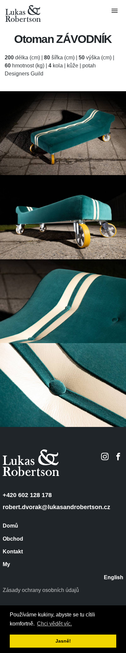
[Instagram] (105, 456)
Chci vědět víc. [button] (54, 624)
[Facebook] (118, 456)
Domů (10, 526)
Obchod (13, 539)
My (6, 564)
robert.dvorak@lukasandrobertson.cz (56, 507)
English (113, 577)
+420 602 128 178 (27, 495)
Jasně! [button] (63, 641)
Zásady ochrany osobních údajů (41, 590)
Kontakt (13, 551)
